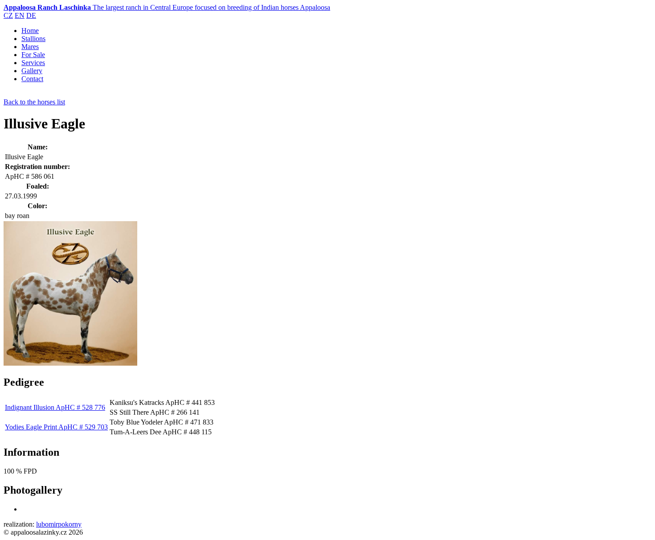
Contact (32, 78)
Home (30, 30)
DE (31, 15)
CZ (8, 15)
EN (20, 15)
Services (33, 62)
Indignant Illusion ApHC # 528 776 (55, 407)
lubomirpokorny (59, 524)
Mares (30, 46)
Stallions (33, 38)
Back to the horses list (34, 102)
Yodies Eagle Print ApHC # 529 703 (56, 427)
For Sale (33, 54)
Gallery (31, 70)
